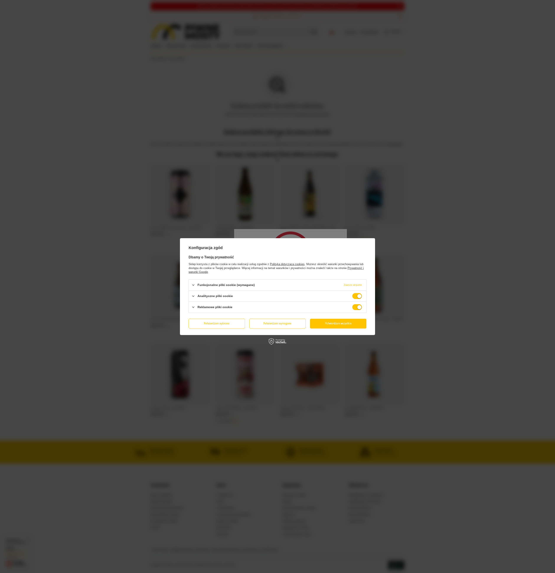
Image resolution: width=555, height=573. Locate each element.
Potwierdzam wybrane (216, 323)
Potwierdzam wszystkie (338, 323)
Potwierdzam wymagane (277, 323)
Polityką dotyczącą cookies (287, 264)
